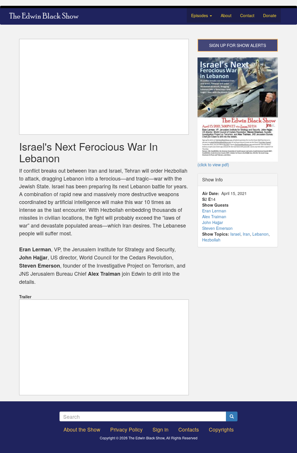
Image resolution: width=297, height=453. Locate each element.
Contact (247, 15)
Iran (246, 234)
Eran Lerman (214, 211)
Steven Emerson (217, 228)
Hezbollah (211, 240)
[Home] (46, 16)
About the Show (82, 429)
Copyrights (221, 429)
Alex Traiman (214, 216)
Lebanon (260, 234)
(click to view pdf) (213, 164)
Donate (269, 15)
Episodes (200, 15)
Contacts (188, 429)
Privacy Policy (126, 429)
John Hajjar (212, 222)
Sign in (161, 429)
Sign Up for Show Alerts (237, 45)
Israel (235, 234)
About (226, 15)
